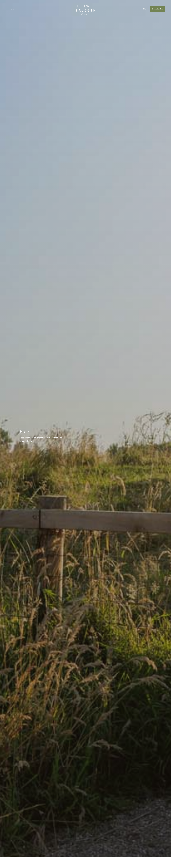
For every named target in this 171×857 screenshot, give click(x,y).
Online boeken (157, 9)
